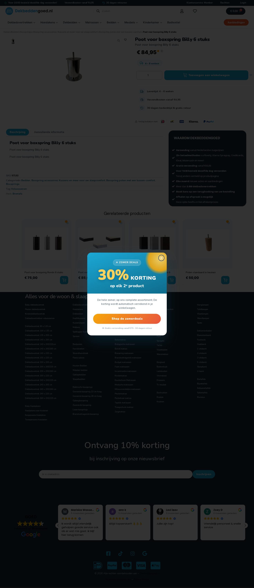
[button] (161, 258)
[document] (127, 294)
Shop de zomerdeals (127, 319)
